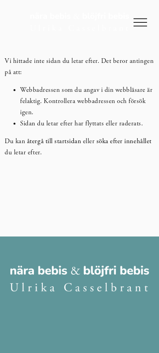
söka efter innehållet (124, 141)
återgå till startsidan (54, 141)
